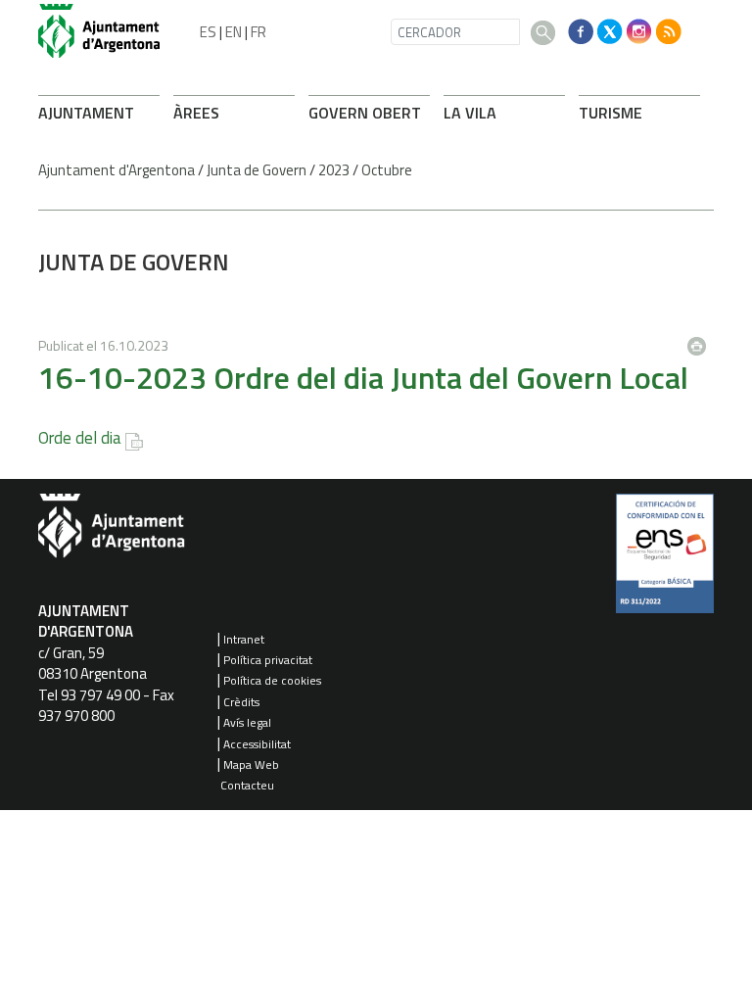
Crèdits (241, 702)
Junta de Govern (256, 170)
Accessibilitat (257, 744)
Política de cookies (272, 680)
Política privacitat (267, 659)
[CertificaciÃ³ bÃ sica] (665, 560)
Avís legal (247, 722)
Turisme (610, 112)
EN (233, 32)
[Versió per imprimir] (701, 341)
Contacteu (247, 785)
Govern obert (364, 112)
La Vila (470, 112)
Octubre (386, 170)
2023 (334, 170)
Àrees (196, 112)
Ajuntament (86, 112)
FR (258, 32)
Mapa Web (251, 764)
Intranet (243, 639)
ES (208, 32)
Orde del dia (79, 438)
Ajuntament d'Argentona (116, 170)
